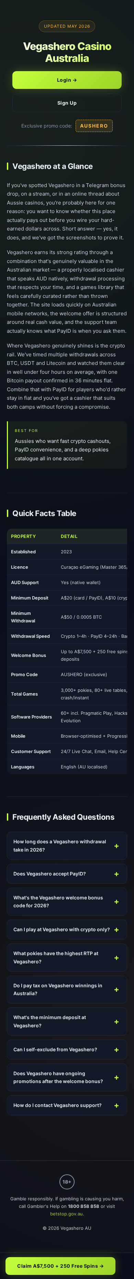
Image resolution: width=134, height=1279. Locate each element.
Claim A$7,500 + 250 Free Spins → (60, 1266)
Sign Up (67, 103)
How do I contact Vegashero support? (57, 1105)
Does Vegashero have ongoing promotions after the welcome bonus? (58, 1077)
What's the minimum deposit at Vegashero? (49, 1021)
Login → (67, 80)
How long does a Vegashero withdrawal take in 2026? (59, 846)
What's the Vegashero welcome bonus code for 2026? (58, 902)
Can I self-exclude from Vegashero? (55, 1049)
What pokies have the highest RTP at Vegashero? (55, 957)
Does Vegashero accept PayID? (49, 873)
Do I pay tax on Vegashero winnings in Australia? (57, 990)
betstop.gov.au (66, 1213)
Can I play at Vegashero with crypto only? (61, 929)
